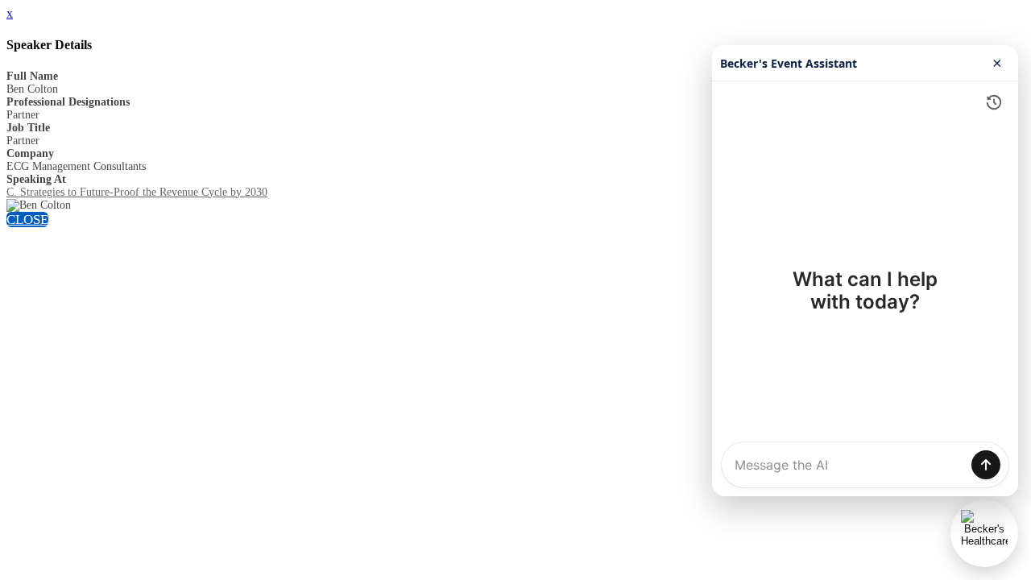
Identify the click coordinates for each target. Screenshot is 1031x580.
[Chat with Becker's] (984, 533)
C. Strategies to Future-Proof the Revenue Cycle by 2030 (136, 192)
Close (27, 219)
